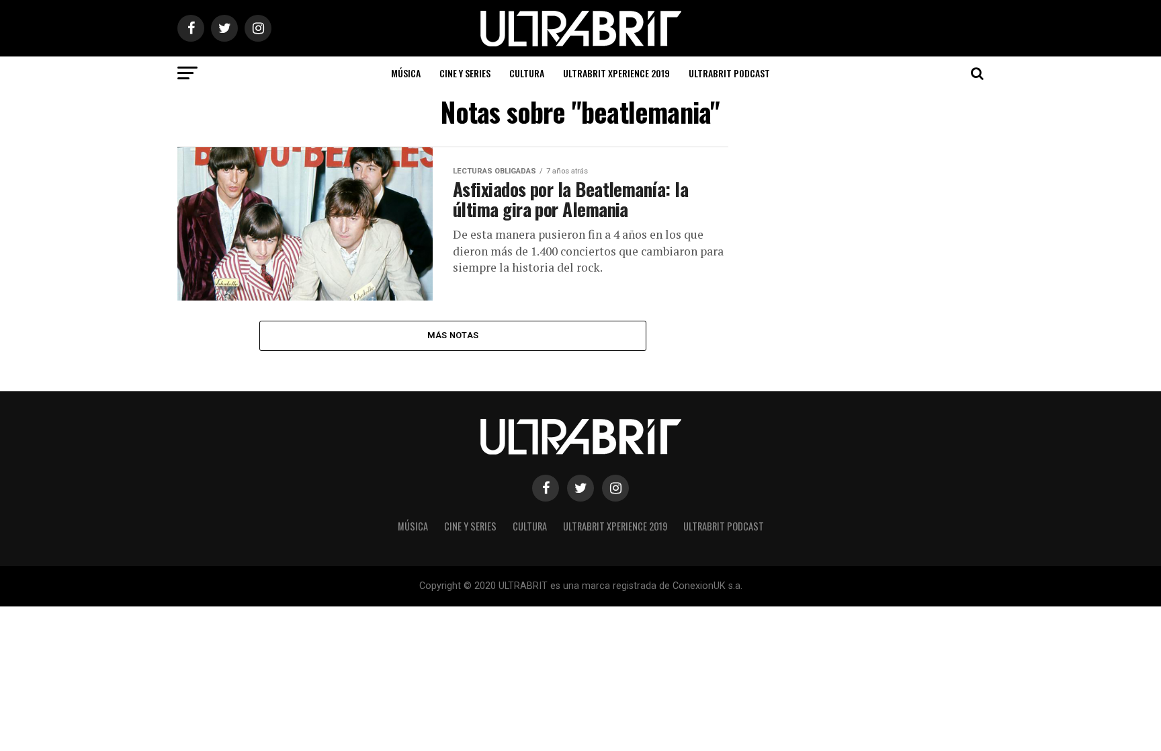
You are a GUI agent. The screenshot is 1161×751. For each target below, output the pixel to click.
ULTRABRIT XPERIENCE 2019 (616, 73)
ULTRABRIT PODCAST (729, 73)
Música (406, 73)
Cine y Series (464, 73)
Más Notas (452, 335)
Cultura (526, 73)
